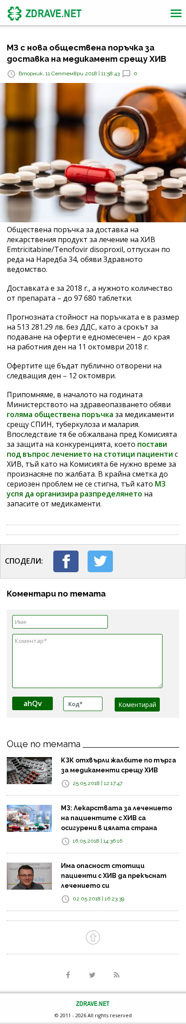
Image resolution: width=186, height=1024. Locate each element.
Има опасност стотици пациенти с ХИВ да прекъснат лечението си (114, 875)
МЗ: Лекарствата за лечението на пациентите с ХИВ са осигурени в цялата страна (116, 817)
